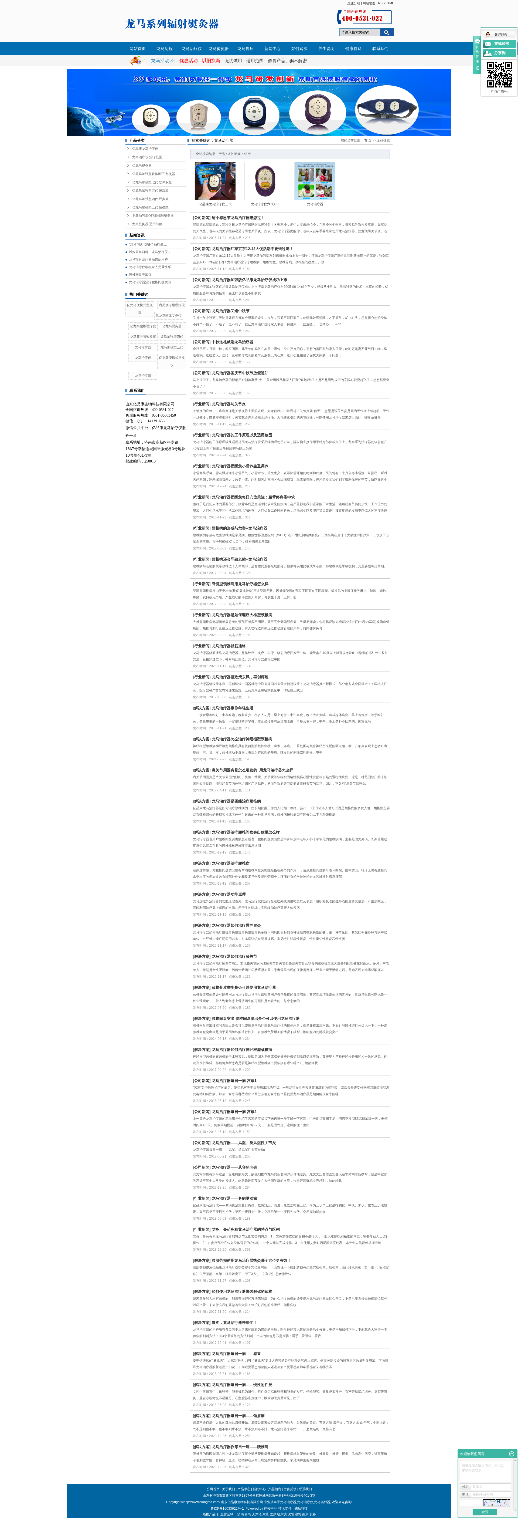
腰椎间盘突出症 (140, 274)
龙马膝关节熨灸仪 (143, 337)
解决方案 (201, 708)
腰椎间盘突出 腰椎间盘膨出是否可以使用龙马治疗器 (256, 1018)
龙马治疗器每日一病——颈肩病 (238, 1416)
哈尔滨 (282, 1514)
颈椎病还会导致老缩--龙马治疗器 (239, 559)
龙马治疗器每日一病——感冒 (236, 1353)
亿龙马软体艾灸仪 (169, 316)
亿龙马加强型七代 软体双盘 (152, 182)
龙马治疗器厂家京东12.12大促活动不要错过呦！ (252, 249)
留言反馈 (290, 1489)
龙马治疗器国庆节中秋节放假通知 (240, 373)
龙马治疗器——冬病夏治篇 (234, 1198)
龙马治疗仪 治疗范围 (147, 157)
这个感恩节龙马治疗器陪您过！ (238, 217)
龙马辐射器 (143, 347)
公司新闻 (201, 217)
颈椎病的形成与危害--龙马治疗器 (239, 528)
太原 (273, 1514)
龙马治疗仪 (192, 48)
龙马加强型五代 (172, 347)
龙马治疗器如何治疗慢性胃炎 (236, 925)
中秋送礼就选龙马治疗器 (232, 342)
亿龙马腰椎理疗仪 (143, 326)
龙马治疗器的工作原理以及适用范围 (242, 435)
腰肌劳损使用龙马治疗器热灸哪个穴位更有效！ (251, 1260)
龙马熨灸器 (219, 48)
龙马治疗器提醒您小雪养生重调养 (240, 466)
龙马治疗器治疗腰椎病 (231, 863)
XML (390, 3)
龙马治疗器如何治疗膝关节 (234, 956)
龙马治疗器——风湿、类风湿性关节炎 (244, 1143)
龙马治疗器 (143, 375)
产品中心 (243, 1489)
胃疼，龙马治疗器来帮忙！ (234, 1322)
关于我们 (228, 1489)
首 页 (368, 140)
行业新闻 (201, 404)
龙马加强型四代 (172, 337)
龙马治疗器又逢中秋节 (231, 311)
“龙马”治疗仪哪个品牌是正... (149, 244)
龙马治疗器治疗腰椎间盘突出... (151, 282)
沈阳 (291, 1514)
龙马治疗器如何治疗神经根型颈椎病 (242, 1049)
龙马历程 (164, 48)
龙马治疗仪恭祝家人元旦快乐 (150, 267)
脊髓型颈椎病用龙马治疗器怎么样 (240, 584)
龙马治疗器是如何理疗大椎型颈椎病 (242, 615)
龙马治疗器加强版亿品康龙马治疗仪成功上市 (249, 280)
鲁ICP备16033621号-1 (227, 1508)
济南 (240, 1514)
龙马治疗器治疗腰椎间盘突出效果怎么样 (246, 832)
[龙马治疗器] (315, 181)
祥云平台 (270, 1508)
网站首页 (138, 48)
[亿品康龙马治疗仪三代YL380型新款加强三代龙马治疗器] (215, 181)
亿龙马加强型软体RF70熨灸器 (153, 174)
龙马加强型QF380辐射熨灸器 (153, 216)
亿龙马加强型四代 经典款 (150, 199)
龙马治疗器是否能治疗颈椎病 (236, 801)
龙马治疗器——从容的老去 (234, 1167)
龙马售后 (245, 48)
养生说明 (326, 48)
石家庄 (264, 1514)
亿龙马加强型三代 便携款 (150, 207)
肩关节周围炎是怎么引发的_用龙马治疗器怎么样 (252, 770)
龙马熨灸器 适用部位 (147, 224)
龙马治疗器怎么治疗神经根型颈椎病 (242, 739)
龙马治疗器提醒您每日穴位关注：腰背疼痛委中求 (253, 497)
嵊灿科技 (301, 1508)
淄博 (298, 1514)
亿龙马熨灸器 (142, 165)
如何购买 (299, 48)
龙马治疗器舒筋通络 (229, 646)
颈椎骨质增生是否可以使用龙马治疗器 (244, 987)
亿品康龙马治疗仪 (145, 149)
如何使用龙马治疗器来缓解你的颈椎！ (244, 1291)
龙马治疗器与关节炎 (229, 404)
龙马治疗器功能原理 (229, 894)
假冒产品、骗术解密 (287, 60)
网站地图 (369, 3)
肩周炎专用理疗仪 (172, 305)
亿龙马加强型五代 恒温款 (150, 191)
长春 (312, 1514)
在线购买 (501, 44)
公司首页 (213, 1489)
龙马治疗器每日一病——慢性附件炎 (242, 1384)
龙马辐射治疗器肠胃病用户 (148, 259)
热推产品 (209, 1514)
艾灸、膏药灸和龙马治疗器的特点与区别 (246, 1229)
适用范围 (255, 60)
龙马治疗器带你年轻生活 (232, 708)
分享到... (501, 53)
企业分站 (353, 3)
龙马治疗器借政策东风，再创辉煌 (240, 677)
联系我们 (380, 48)
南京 (305, 1514)
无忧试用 (234, 60)
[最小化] (511, 1454)
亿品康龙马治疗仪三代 (215, 204)
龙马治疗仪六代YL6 (265, 204)
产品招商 (274, 1489)
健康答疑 (353, 48)
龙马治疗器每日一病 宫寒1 (234, 1080)
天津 (255, 1514)
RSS (381, 3)
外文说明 (138, 62)
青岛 (248, 1514)
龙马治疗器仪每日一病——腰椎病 (240, 1447)
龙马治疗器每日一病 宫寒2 (234, 1111)
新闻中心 (272, 48)
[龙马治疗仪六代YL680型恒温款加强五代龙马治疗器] (265, 181)
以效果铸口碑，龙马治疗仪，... (151, 252)
